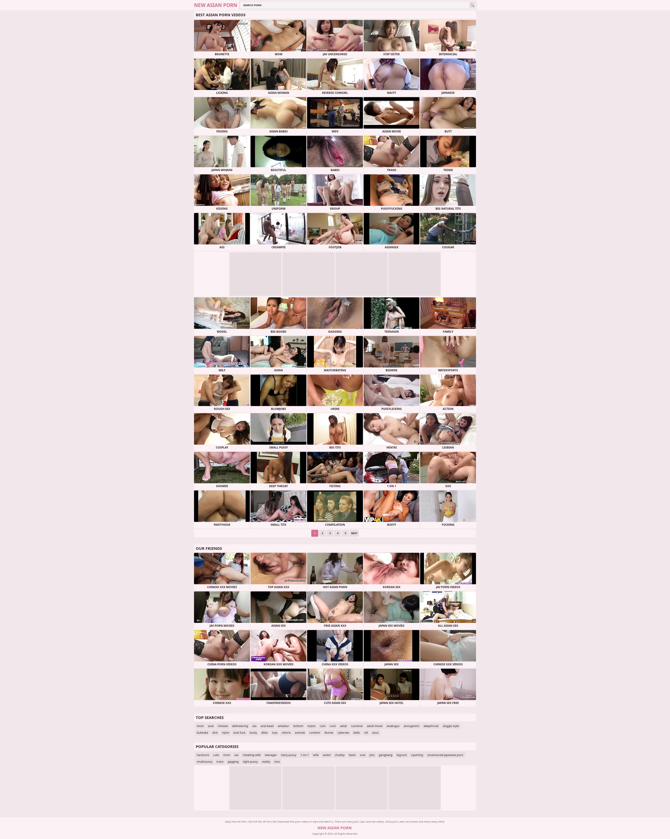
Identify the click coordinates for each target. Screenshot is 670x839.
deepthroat (431, 726)
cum (323, 726)
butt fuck (239, 733)
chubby (340, 755)
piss (372, 755)
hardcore (203, 755)
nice (277, 762)
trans (220, 762)
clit (366, 733)
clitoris (286, 733)
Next (354, 533)
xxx (254, 726)
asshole (300, 733)
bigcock (402, 755)
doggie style (451, 726)
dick (215, 733)
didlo (356, 733)
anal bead (267, 726)
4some (328, 733)
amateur (283, 726)
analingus (393, 726)
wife (316, 755)
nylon (225, 733)
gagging (233, 762)
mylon (311, 726)
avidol (327, 755)
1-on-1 (304, 755)
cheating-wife (252, 755)
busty (253, 733)
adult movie (374, 726)
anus (375, 733)
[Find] (472, 5)
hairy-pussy (288, 755)
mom (200, 726)
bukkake (202, 733)
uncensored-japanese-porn (445, 755)
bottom (298, 726)
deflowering (240, 726)
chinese (223, 726)
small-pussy (204, 762)
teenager (271, 755)
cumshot (357, 726)
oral (362, 755)
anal (211, 726)
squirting (417, 755)
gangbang (385, 755)
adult (343, 726)
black (352, 755)
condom (314, 733)
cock (333, 726)
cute (216, 755)
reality (266, 762)
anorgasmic (411, 726)
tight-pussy (250, 762)
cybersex (343, 733)
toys (275, 733)
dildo (264, 733)
